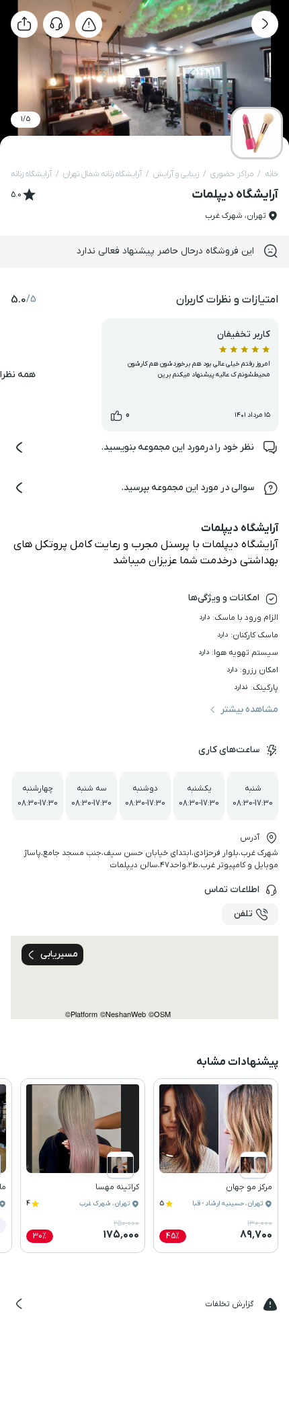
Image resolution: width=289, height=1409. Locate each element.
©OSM (160, 1014)
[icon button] (264, 24)
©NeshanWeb (123, 1014)
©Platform (81, 1014)
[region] (144, 977)
